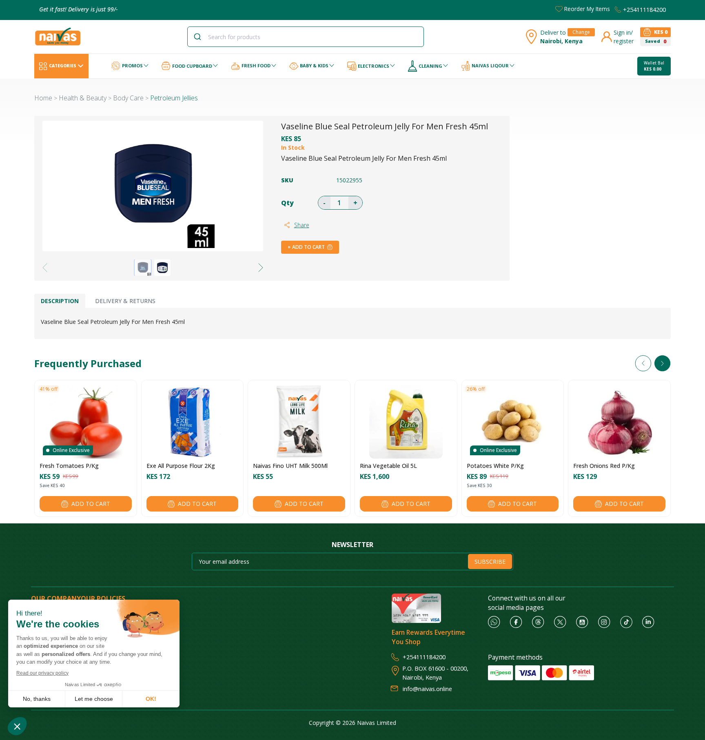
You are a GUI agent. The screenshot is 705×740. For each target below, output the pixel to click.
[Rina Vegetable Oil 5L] (406, 422)
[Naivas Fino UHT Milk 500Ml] (299, 422)
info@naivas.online (427, 689)
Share (301, 225)
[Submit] (200, 37)
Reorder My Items (587, 9)
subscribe (489, 561)
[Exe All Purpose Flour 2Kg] (192, 422)
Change (581, 32)
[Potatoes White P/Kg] (512, 422)
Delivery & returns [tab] (125, 301)
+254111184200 (644, 9)
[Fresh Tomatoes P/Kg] (85, 422)
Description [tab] (60, 301)
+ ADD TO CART (306, 247)
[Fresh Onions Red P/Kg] (619, 422)
